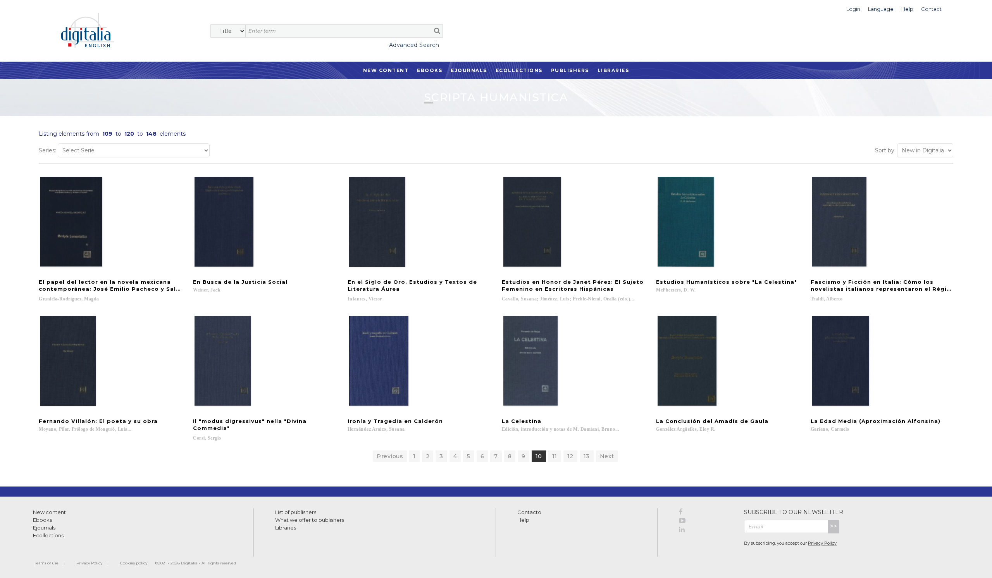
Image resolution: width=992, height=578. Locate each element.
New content (49, 512)
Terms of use (47, 563)
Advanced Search (414, 44)
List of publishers (295, 512)
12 (570, 456)
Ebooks (429, 70)
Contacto (529, 512)
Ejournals (469, 70)
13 (587, 456)
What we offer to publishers (309, 520)
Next (607, 456)
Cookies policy (133, 563)
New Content (386, 70)
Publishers (570, 70)
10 (539, 456)
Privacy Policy (822, 543)
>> (833, 526)
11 (554, 456)
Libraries (613, 70)
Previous (390, 456)
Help (523, 520)
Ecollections (519, 70)
